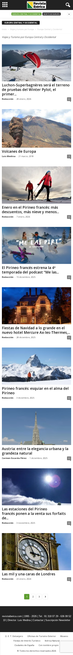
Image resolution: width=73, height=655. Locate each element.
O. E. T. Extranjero (14, 636)
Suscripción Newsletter (57, 620)
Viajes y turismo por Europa (22, 29)
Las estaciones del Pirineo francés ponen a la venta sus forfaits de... (34, 514)
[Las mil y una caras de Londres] (36, 551)
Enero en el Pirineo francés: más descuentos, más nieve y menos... (30, 209)
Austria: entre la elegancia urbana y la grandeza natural (35, 451)
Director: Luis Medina (19, 620)
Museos (64, 636)
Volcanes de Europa (19, 151)
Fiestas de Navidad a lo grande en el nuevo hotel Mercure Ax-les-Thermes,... (36, 330)
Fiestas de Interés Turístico (26, 640)
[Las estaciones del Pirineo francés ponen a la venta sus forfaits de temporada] (36, 486)
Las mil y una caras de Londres (28, 574)
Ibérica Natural (52, 640)
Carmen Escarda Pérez (14, 458)
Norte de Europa (51, 14)
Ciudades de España (24, 645)
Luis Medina (9, 156)
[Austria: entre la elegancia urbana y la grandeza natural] (36, 426)
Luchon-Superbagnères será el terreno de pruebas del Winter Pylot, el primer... (36, 90)
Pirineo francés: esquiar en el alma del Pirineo (35, 390)
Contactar (38, 620)
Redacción (7, 98)
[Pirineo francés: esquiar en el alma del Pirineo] (36, 366)
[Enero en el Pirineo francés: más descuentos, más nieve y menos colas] (36, 184)
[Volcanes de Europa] (36, 128)
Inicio (4, 29)
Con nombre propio (49, 645)
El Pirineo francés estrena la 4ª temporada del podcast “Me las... (30, 270)
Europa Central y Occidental (26, 14)
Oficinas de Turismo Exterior (41, 636)
